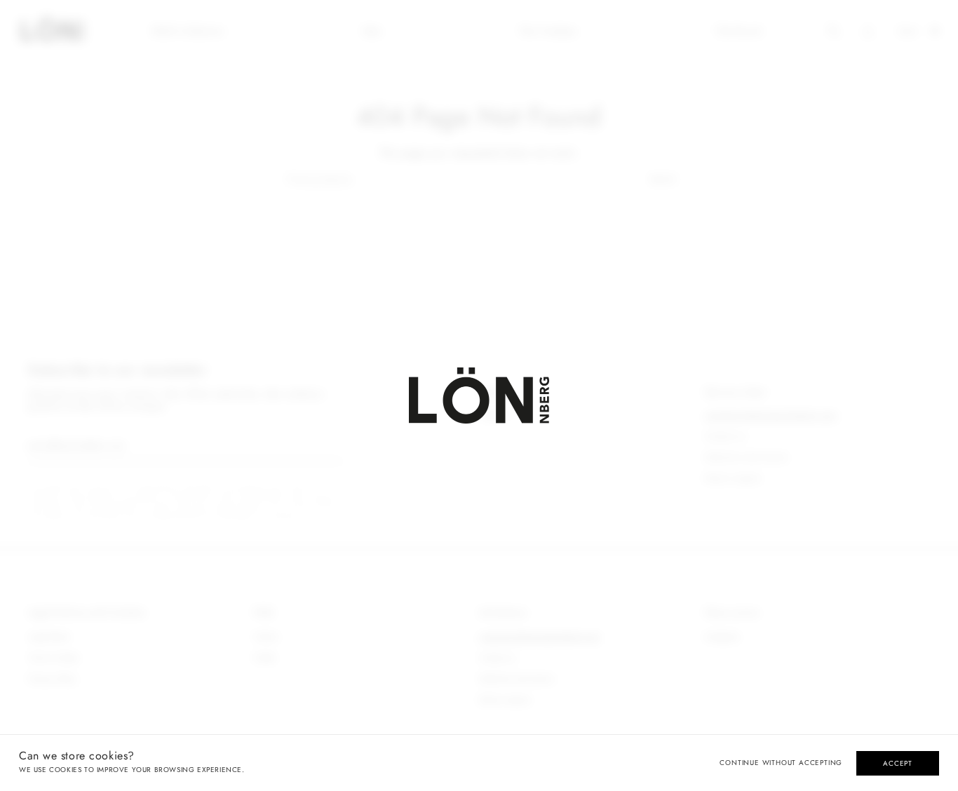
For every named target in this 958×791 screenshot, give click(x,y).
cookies (65, 769)
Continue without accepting (781, 762)
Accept (897, 763)
